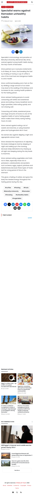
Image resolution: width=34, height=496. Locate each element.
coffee (8, 188)
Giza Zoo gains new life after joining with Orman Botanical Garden (20, 462)
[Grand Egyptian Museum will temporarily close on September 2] (5, 456)
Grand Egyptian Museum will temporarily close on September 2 (22, 454)
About (4, 485)
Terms (17, 488)
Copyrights (23, 485)
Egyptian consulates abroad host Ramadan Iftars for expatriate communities (25, 388)
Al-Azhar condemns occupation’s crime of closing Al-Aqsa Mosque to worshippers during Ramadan (8, 409)
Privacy (29, 485)
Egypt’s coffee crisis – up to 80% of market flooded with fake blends (8, 385)
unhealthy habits (22, 195)
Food (3, 7)
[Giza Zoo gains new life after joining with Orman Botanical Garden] (5, 463)
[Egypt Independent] (17, 2)
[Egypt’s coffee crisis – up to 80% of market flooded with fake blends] (8, 377)
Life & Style (10, 7)
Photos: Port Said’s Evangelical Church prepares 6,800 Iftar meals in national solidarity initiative (24, 409)
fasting (17, 188)
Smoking (9, 195)
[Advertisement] (17, 293)
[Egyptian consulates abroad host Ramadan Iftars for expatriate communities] (25, 379)
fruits (26, 188)
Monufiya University (12, 191)
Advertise (9, 485)
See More (17, 470)
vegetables (17, 198)
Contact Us (16, 485)
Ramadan (26, 191)
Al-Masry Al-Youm (8, 21)
